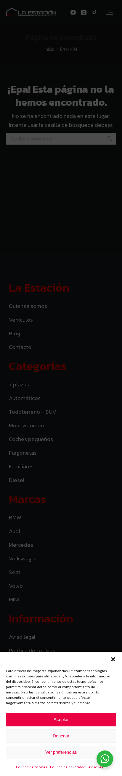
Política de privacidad (67, 767)
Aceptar (61, 719)
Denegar (61, 735)
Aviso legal (97, 767)
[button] (113, 659)
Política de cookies (31, 767)
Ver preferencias (61, 752)
